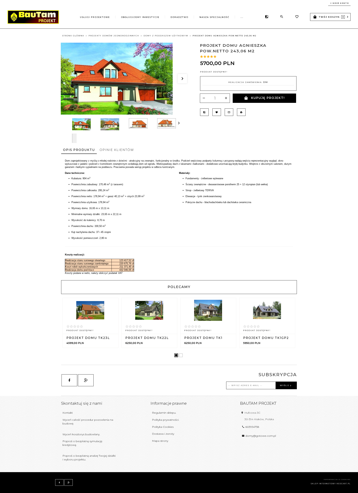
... (242, 17)
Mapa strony (160, 441)
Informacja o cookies (337, 479)
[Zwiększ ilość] (226, 98)
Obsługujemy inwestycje (140, 17)
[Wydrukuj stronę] (241, 112)
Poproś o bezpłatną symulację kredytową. (82, 443)
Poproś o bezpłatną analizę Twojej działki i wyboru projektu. (89, 457)
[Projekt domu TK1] (208, 310)
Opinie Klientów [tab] (117, 150)
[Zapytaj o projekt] (229, 112)
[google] (86, 380)
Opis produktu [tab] (79, 150)
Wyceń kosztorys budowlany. (81, 434)
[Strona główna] (33, 16)
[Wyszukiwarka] (282, 17)
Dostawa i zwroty (163, 433)
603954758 (252, 427)
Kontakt (67, 412)
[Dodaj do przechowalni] (216, 112)
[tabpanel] (179, 217)
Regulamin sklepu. (164, 412)
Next (74, 138)
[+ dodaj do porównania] (204, 112)
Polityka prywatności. (165, 419)
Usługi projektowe (95, 17)
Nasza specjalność (214, 17)
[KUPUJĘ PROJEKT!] (90, 333)
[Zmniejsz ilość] (204, 98)
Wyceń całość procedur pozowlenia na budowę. (87, 421)
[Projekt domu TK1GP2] (267, 310)
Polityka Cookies (163, 427)
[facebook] (69, 380)
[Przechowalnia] (297, 17)
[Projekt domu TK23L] (90, 310)
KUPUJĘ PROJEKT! (268, 98)
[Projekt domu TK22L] (149, 310)
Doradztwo (179, 17)
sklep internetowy (323, 484)
